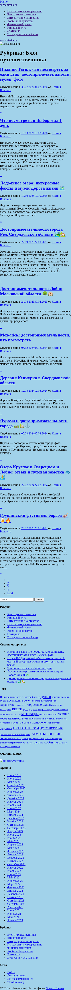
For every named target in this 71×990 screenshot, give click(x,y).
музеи (42, 714)
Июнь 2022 (14, 874)
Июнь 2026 (14, 778)
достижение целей (19, 700)
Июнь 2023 (14, 837)
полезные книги (21, 722)
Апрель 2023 (15, 844)
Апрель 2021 (15, 920)
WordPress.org (15, 982)
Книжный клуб (16, 27)
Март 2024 (13, 811)
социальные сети (10, 738)
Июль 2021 (14, 910)
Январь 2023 (15, 854)
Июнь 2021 (14, 913)
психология (26, 727)
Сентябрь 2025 (16, 788)
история (5, 709)
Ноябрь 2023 (15, 821)
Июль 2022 (14, 870)
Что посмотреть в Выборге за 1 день (29, 668)
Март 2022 (13, 884)
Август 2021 (15, 907)
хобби (48, 742)
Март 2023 (13, 847)
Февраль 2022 (15, 887)
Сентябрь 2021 (16, 903)
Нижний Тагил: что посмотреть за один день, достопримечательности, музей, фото (35, 74)
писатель (49, 718)
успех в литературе (53, 738)
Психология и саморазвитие (24, 11)
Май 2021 (13, 917)
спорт (25, 738)
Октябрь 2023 (15, 824)
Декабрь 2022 (15, 857)
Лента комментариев (20, 978)
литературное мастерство (56, 709)
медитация (16, 714)
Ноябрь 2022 (15, 861)
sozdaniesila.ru (8, 4)
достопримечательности (44, 700)
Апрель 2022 (15, 880)
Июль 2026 (14, 775)
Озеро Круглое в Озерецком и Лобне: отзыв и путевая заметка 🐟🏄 (35, 472)
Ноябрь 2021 (15, 897)
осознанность (12, 718)
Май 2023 (13, 841)
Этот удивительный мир (22, 34)
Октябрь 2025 (15, 785)
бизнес (36, 696)
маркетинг (5, 714)
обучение (51, 714)
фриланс (38, 742)
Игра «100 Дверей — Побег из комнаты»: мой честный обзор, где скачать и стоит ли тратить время (36, 661)
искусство (57, 705)
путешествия (51, 727)
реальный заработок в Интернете (15, 734)
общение (63, 713)
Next (10, 593)
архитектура (24, 696)
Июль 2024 (14, 804)
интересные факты (38, 704)
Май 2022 (13, 877)
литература (39, 709)
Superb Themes (55, 988)
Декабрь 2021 (15, 893)
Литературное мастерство (23, 17)
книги (17, 709)
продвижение (6, 728)
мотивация (30, 713)
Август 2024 (15, 801)
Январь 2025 (15, 795)
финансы (28, 742)
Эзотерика (13, 30)
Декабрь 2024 (15, 798)
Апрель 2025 (15, 791)
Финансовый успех (19, 24)
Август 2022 (15, 867)
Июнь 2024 (14, 808)
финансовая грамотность (11, 742)
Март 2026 (13, 781)
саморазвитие (46, 733)
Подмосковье (8, 696)
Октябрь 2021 (15, 900)
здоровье (19, 705)
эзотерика (15, 747)
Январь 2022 (15, 890)
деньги (45, 697)
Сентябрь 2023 (16, 828)
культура (27, 709)
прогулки (56, 723)
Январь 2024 (15, 814)
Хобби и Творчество (20, 21)
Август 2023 (15, 831)
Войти (11, 972)
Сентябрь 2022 (16, 864)
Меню (4, 1)
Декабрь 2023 (15, 818)
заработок (7, 704)
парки (41, 719)
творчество (36, 738)
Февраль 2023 (15, 851)
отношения (31, 718)
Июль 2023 (14, 834)
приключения (41, 722)
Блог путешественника (21, 14)
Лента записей (16, 975)
